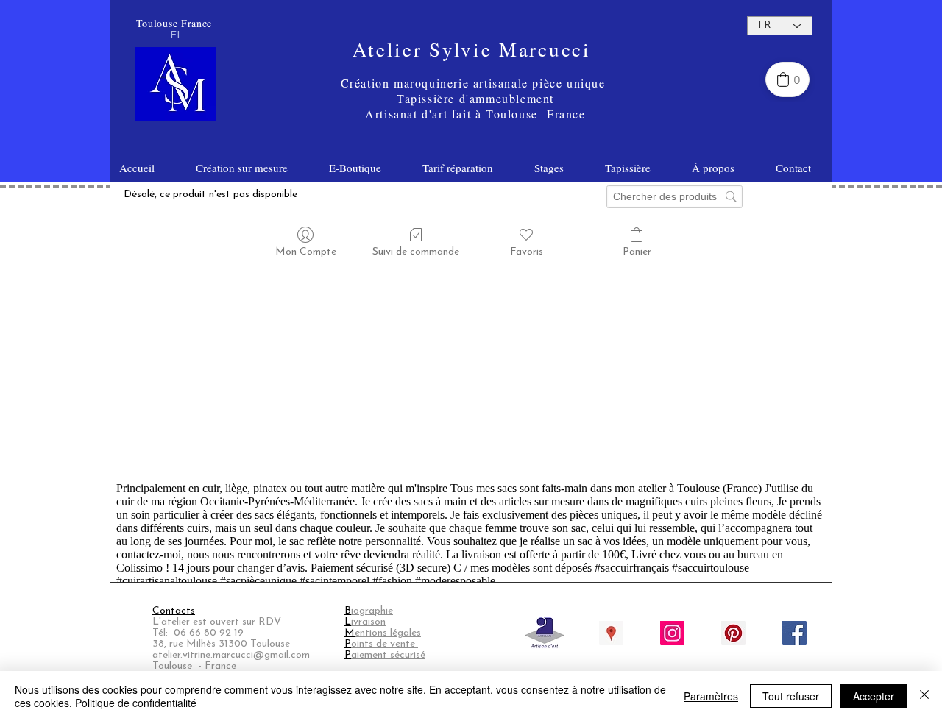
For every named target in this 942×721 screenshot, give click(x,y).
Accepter (873, 696)
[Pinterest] (733, 633)
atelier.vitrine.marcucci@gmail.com (231, 655)
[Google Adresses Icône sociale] (611, 633)
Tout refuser (790, 696)
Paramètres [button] (711, 696)
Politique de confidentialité (135, 702)
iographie (372, 611)
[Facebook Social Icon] (794, 633)
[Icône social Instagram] (672, 633)
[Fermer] (924, 696)
